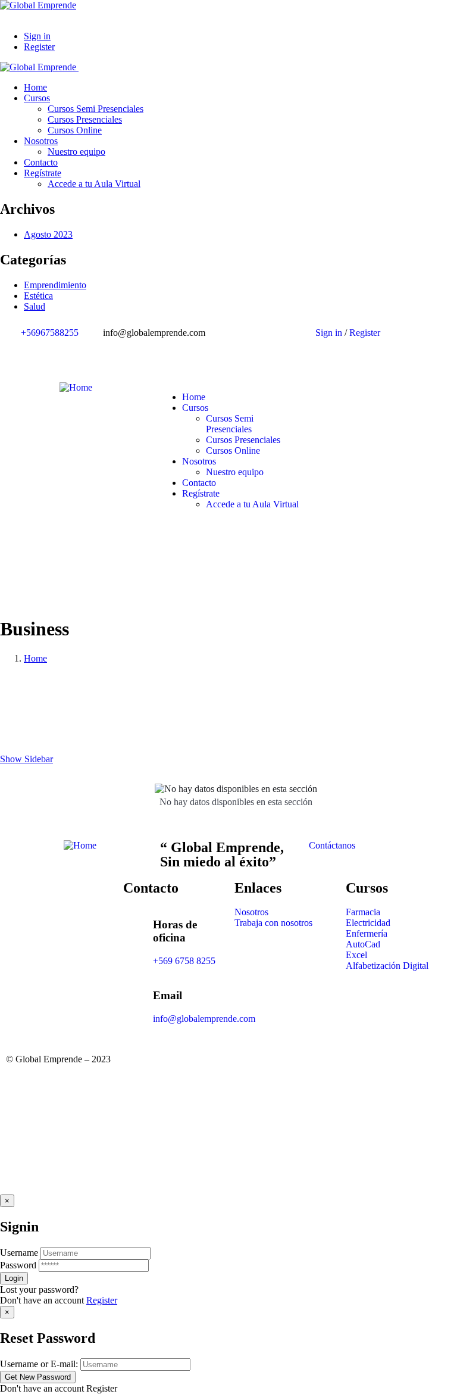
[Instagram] (281, 353)
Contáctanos (332, 845)
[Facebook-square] (249, 1069)
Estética (38, 296)
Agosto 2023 (48, 234)
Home (35, 658)
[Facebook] (249, 353)
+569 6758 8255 (184, 961)
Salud (34, 306)
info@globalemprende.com (204, 1018)
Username (19, 1253)
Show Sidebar (26, 759)
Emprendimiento (55, 285)
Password (18, 1265)
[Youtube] (313, 353)
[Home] (76, 387)
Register (101, 1300)
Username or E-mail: (39, 1364)
